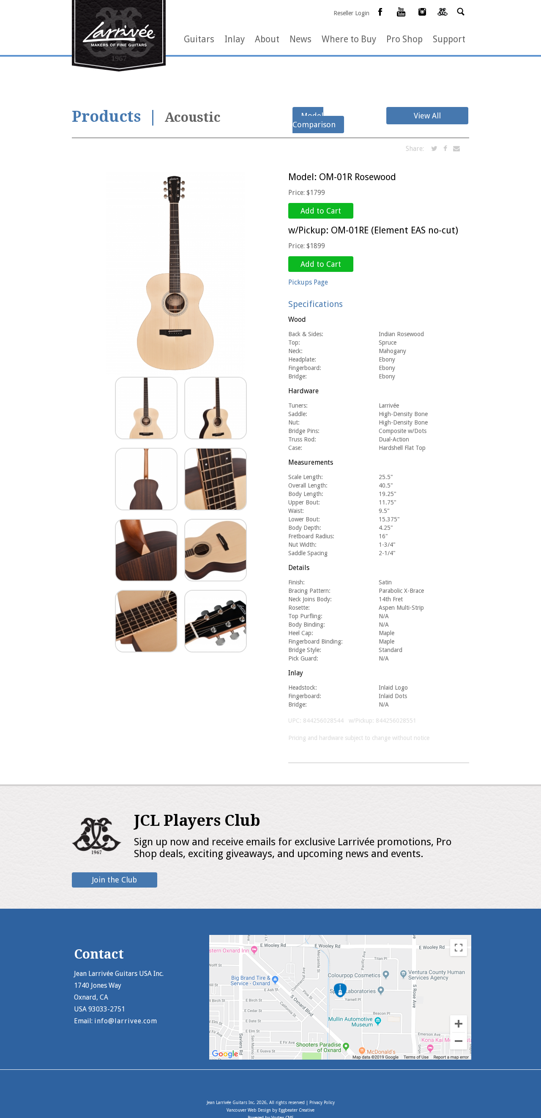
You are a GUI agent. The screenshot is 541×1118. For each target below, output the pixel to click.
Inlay (234, 39)
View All (427, 115)
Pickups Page (308, 282)
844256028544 (323, 720)
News (300, 39)
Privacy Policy (322, 1102)
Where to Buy (349, 39)
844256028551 (396, 720)
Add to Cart (321, 210)
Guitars (199, 39)
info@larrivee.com (125, 1021)
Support (449, 39)
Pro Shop (404, 39)
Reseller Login (351, 13)
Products (106, 116)
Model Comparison (314, 120)
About (267, 39)
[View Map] (340, 1057)
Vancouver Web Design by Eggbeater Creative (270, 1110)
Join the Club (114, 879)
